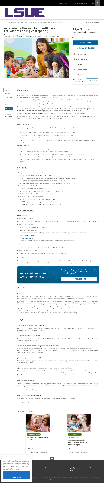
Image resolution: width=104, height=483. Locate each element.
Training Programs (13, 22)
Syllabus (7, 93)
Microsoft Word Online (27, 235)
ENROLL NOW (85, 42)
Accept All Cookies (16, 473)
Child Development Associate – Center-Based (37, 439)
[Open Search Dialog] (97, 3)
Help (71, 470)
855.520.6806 (8, 116)
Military (72, 467)
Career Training (42, 467)
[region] (16, 468)
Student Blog (88, 467)
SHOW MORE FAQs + (23, 402)
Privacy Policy (54, 479)
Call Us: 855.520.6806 (92, 22)
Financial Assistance (75, 468)
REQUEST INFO (92, 80)
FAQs (6, 104)
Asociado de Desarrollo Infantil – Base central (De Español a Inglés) (77, 442)
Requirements (9, 97)
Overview (7, 90)
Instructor (8, 101)
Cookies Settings (16, 477)
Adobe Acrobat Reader (27, 238)
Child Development (24, 22)
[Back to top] (52, 464)
